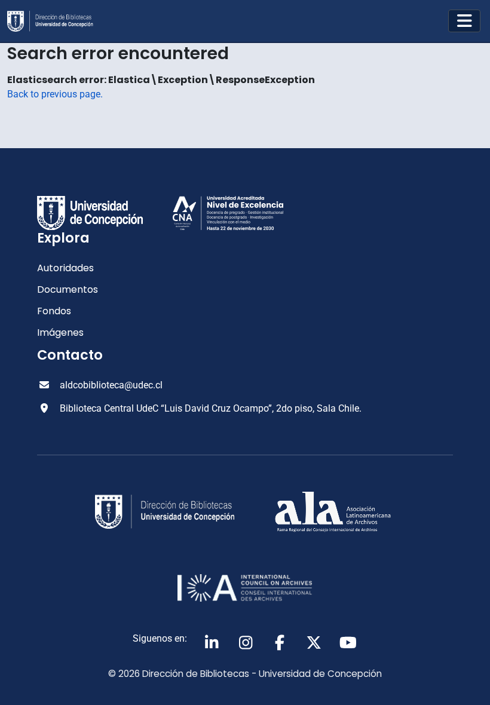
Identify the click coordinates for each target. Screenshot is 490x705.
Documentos (67, 289)
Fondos (54, 311)
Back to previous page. (55, 94)
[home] (55, 21)
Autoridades (65, 268)
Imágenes (60, 332)
